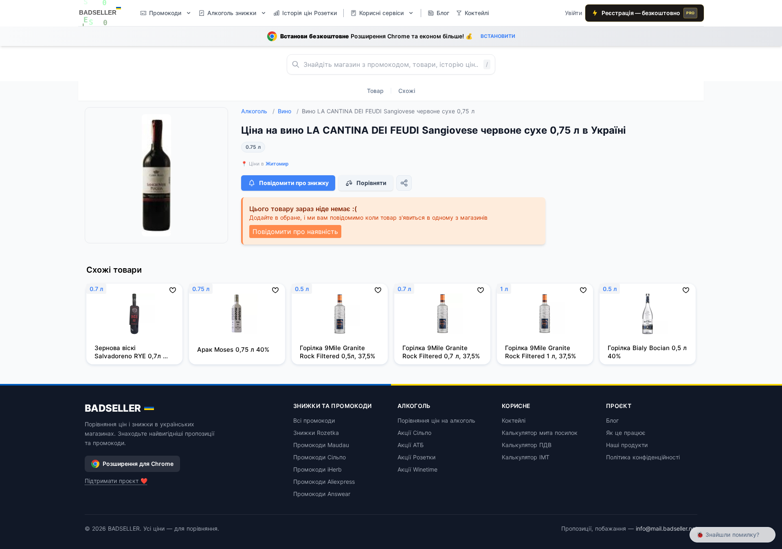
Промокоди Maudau (321, 444)
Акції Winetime (417, 469)
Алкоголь (258, 111)
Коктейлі (513, 420)
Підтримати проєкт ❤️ (116, 480)
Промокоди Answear (321, 493)
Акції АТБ (411, 444)
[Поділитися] (404, 183)
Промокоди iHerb (317, 469)
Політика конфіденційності (643, 457)
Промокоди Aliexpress (324, 481)
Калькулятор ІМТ (525, 457)
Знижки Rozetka (316, 432)
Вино (288, 111)
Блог (612, 420)
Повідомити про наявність (295, 231)
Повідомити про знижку (294, 182)
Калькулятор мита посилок (540, 432)
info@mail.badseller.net (666, 528)
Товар (375, 90)
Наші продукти (627, 444)
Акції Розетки (416, 457)
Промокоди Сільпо (319, 457)
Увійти (573, 12)
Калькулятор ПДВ (526, 444)
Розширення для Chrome (138, 463)
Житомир (277, 164)
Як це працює (626, 432)
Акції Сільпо (414, 432)
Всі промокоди (314, 420)
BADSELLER (113, 408)
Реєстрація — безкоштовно (648, 12)
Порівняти (371, 182)
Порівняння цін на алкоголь (436, 420)
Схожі (406, 90)
